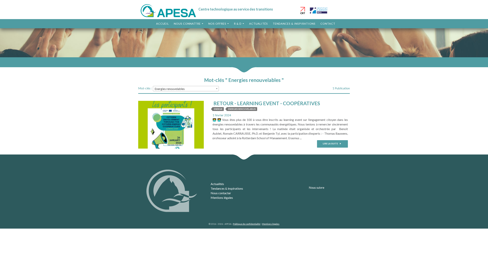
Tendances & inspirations (294, 23)
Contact (327, 23)
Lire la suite (330, 143)
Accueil (162, 23)
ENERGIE (218, 109)
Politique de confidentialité (246, 223)
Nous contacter (221, 193)
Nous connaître (187, 23)
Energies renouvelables (242, 109)
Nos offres (217, 23)
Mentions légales (222, 197)
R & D (238, 23)
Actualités (258, 23)
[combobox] (186, 88)
